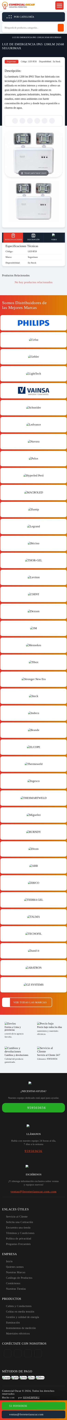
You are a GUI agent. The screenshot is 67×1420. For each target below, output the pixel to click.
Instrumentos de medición (21, 1328)
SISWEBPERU (31, 1397)
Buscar (61, 28)
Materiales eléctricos (18, 1333)
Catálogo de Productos (19, 1277)
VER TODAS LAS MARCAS (30, 1002)
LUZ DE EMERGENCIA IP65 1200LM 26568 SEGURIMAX (36, 37)
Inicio (3, 37)
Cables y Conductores (19, 1306)
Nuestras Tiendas (16, 1288)
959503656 (52, 1059)
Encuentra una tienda (18, 1227)
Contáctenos (13, 1283)
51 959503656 (18, 1405)
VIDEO (54, 240)
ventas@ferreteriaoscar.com (26, 1414)
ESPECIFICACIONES (13, 240)
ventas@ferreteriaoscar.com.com (33, 1191)
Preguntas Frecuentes (18, 1244)
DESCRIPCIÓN (33, 240)
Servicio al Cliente (17, 1216)
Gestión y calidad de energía (22, 1317)
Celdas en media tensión (20, 1311)
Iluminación (13, 1322)
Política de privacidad (18, 1238)
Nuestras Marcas (15, 1272)
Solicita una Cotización (19, 1222)
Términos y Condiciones (20, 1233)
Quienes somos (15, 1266)
